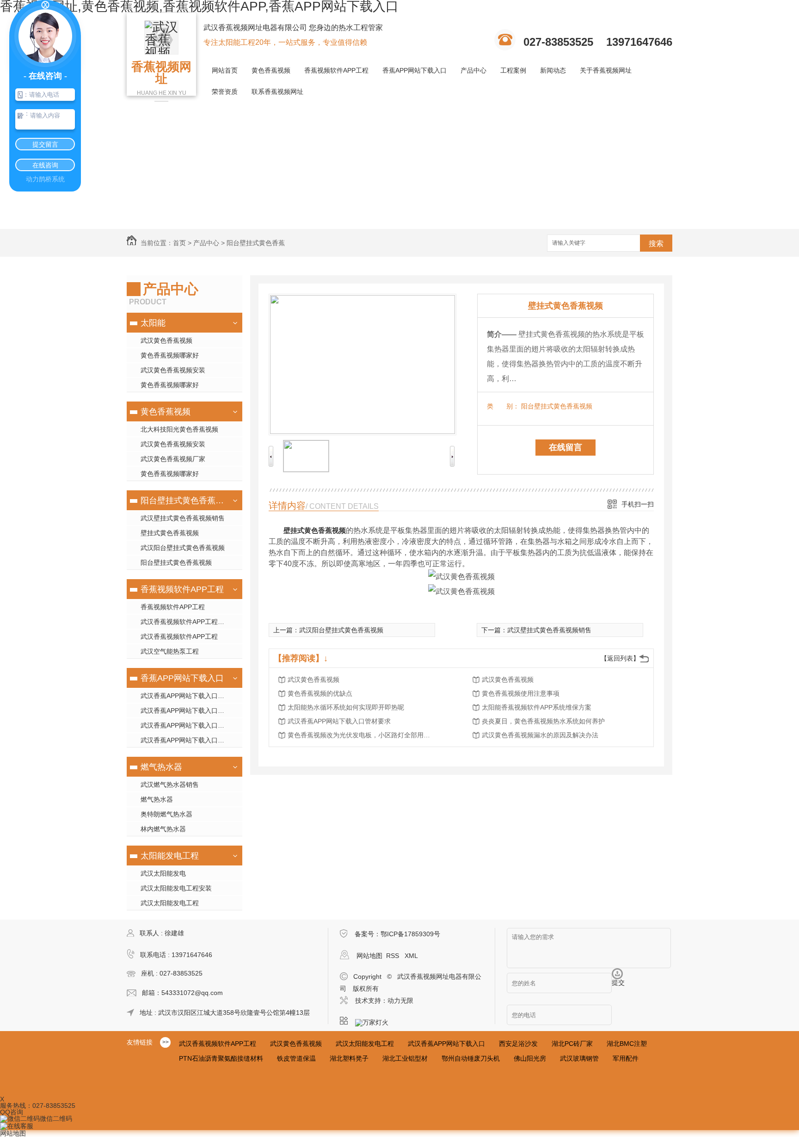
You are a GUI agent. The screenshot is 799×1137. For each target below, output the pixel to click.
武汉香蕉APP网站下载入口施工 (186, 710)
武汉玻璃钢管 (579, 1058)
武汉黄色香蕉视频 (166, 340)
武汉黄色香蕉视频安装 (173, 370)
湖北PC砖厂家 (572, 1043)
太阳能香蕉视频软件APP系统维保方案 (536, 707)
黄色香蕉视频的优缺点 (320, 693)
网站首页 (225, 70)
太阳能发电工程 (170, 855)
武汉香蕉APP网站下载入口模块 (186, 695)
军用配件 (626, 1058)
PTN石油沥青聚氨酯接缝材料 (221, 1058)
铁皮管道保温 (296, 1058)
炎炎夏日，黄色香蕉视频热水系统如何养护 (543, 721)
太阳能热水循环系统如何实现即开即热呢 (346, 707)
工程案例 (513, 70)
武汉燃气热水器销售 (170, 784)
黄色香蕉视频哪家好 (170, 355)
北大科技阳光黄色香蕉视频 (179, 429)
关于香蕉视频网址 (606, 70)
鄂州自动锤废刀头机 (471, 1058)
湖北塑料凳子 (349, 1058)
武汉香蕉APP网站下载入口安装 (186, 725)
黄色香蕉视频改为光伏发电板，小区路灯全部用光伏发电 (362, 735)
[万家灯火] (374, 1021)
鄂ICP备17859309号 (410, 934)
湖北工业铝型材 (405, 1058)
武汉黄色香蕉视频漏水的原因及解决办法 (540, 735)
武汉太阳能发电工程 (170, 903)
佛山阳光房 (530, 1058)
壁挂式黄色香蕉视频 (170, 533)
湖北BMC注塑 (627, 1043)
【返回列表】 (620, 658)
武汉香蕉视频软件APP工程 (179, 636)
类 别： (503, 406)
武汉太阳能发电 (163, 873)
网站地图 (369, 955)
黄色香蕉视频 (271, 70)
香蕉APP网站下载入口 (414, 70)
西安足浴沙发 (518, 1043)
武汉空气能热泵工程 (170, 651)
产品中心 (473, 70)
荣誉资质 (225, 91)
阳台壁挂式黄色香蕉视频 (183, 500)
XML (411, 955)
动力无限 (400, 1000)
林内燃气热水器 (163, 829)
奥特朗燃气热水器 (166, 814)
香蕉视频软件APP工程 (336, 70)
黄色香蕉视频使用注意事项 (520, 693)
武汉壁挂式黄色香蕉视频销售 (183, 518)
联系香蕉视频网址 (277, 91)
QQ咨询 (11, 1112)
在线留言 (565, 447)
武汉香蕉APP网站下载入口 (446, 1043)
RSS (393, 955)
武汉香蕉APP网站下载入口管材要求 (339, 721)
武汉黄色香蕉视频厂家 (173, 459)
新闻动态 (553, 70)
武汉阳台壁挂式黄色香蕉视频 (183, 547)
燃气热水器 (161, 767)
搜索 (656, 243)
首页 (179, 243)
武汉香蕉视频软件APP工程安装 (186, 621)
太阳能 (153, 323)
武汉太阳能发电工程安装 (176, 888)
